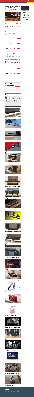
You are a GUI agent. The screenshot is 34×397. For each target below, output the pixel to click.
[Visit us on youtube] (24, 0)
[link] (6, 35)
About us (12, 392)
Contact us (18, 392)
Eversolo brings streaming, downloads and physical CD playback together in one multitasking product (25, 12)
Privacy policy (18, 391)
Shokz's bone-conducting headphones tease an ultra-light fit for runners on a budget (25, 20)
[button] (13, 43)
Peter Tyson (12, 31)
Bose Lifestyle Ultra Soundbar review (25, 17)
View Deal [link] (18, 43)
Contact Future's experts (13, 391)
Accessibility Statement (25, 392)
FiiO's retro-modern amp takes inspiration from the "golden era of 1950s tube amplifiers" (25, 9)
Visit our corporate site (24, 387)
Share (6, 23)
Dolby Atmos (16, 56)
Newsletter (20, 23)
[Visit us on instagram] (23, 0)
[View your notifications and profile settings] (32, 0)
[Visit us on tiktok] (26, 0)
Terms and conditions (7, 391)
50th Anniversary (13, 3)
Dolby (5, 94)
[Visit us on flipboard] (25, 0)
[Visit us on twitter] (22, 0)
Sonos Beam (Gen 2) (8, 28)
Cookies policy (24, 391)
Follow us (17, 23)
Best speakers (21, 3)
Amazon (9, 31)
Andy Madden (9, 96)
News (5, 8)
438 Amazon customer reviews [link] (9, 41)
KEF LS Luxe (9, 3)
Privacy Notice (6, 88)
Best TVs (17, 3)
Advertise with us (6, 392)
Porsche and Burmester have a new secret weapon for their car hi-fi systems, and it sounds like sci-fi (25, 15)
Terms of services (11, 88)
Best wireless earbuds (26, 3)
